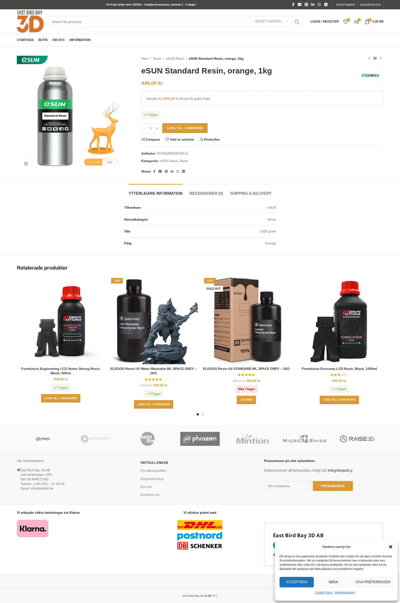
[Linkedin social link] (313, 4)
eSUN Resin (175, 58)
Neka (333, 582)
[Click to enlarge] (26, 164)
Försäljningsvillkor (153, 470)
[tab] (156, 191)
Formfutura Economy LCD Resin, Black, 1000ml (339, 369)
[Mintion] (252, 439)
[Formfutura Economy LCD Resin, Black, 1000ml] (339, 320)
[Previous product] (369, 58)
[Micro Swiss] (305, 439)
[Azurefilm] (147, 439)
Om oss (146, 487)
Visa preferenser (372, 582)
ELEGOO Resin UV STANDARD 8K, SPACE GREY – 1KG (246, 369)
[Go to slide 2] (202, 414)
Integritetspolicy (345, 592)
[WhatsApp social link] (319, 4)
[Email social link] (299, 4)
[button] (390, 546)
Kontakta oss (149, 494)
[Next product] (380, 58)
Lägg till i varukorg (185, 128)
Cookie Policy (324, 592)
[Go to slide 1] (198, 414)
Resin (157, 58)
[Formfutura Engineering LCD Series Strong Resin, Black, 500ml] (61, 320)
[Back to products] (375, 58)
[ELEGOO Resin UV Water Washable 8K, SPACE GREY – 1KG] (154, 320)
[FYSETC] (43, 439)
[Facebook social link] (293, 4)
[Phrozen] (200, 439)
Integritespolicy (340, 470)
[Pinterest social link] (306, 4)
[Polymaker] (95, 439)
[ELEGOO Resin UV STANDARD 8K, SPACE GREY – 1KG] (246, 320)
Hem (144, 58)
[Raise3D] (357, 439)
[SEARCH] (297, 21)
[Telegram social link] (325, 4)
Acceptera (297, 582)
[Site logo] (30, 21)
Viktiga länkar (154, 462)
